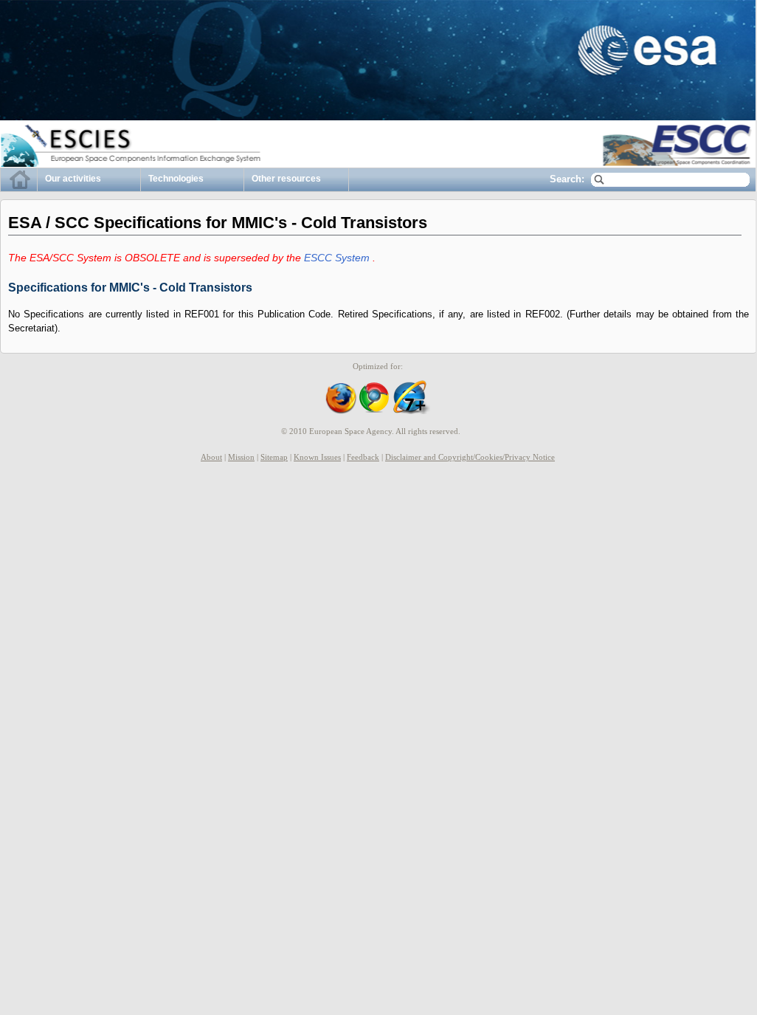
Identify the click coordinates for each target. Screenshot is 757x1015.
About (211, 457)
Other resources (286, 178)
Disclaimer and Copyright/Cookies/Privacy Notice (470, 457)
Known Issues (317, 457)
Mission (241, 457)
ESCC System (338, 258)
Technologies (176, 178)
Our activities (73, 178)
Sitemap (274, 457)
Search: (567, 179)
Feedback (363, 457)
